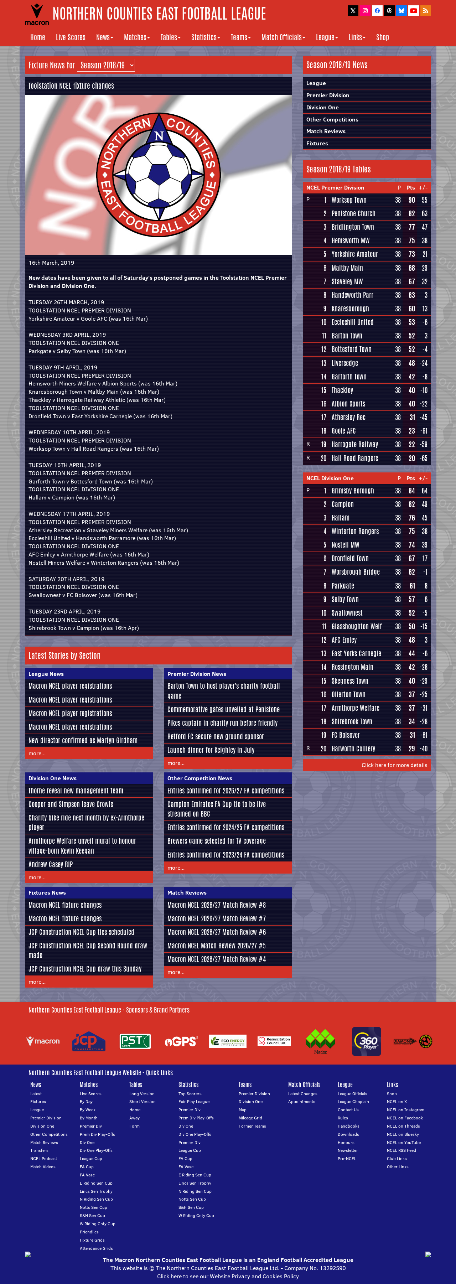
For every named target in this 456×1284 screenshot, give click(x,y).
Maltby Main (347, 268)
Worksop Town (349, 200)
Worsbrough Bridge (356, 572)
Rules (343, 1118)
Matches (135, 37)
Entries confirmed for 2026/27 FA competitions (225, 791)
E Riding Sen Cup (96, 1183)
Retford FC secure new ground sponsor (215, 736)
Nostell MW (345, 545)
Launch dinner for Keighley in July (210, 750)
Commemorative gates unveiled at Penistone (223, 709)
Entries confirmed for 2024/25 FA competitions (225, 827)
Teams (239, 37)
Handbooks (348, 1126)
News (103, 37)
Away (134, 1118)
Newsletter (348, 1150)
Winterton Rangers (355, 531)
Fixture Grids (92, 1240)
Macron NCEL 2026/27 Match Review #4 (216, 959)
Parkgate (343, 586)
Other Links (398, 1167)
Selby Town (345, 599)
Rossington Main (352, 667)
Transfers (39, 1150)
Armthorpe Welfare (355, 708)
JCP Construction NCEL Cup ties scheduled (81, 932)
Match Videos (43, 1167)
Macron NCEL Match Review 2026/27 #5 (216, 946)
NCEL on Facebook (405, 1118)
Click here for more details (395, 765)
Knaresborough (350, 309)
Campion (343, 504)
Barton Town (347, 336)
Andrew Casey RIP (50, 864)
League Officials (352, 1094)
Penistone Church (353, 213)
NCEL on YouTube (404, 1142)
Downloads (348, 1134)
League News (46, 674)
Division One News (52, 778)
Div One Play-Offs (96, 1150)
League (325, 37)
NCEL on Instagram (405, 1110)
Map (243, 1110)
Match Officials (281, 37)
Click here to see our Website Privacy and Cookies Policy (228, 1276)
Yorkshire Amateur (355, 254)
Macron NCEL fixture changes (65, 905)
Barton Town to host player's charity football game (223, 690)
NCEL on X (397, 1101)
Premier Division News (196, 674)
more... (37, 753)
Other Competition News (199, 778)
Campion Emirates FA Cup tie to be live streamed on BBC (216, 809)
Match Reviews (187, 892)
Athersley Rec (349, 417)
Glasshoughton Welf (357, 626)
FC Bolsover (346, 735)
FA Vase (87, 1175)
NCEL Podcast (43, 1158)
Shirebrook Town (352, 721)
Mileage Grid (250, 1118)
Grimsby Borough (353, 491)
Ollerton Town (349, 694)
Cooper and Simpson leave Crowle (70, 804)
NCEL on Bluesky (403, 1134)
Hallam (340, 518)
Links (355, 37)
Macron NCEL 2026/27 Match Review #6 (216, 932)
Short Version (142, 1101)
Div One (87, 1142)
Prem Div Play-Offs (97, 1134)
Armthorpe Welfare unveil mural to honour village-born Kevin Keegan (82, 845)
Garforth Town (349, 377)
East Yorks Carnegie (356, 653)
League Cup (91, 1158)
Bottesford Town (352, 349)
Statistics (204, 37)
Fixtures (317, 143)
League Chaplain (353, 1101)
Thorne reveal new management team (75, 791)
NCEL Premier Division (335, 187)
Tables (169, 37)
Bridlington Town (353, 227)
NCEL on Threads (403, 1126)
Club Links (397, 1158)
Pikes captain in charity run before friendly (222, 723)
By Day (86, 1101)
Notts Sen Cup (93, 1207)
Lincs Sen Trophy (96, 1191)
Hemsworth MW (351, 240)
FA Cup (87, 1167)
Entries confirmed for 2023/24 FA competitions (225, 855)
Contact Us (348, 1110)
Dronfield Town (350, 558)
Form (134, 1126)
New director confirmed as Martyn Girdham (83, 740)
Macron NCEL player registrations (70, 686)
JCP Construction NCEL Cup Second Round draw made (87, 950)
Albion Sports (348, 404)
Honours (346, 1142)
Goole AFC (344, 431)
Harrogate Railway (355, 444)
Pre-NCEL (347, 1158)
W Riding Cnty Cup (97, 1224)
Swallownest (347, 613)
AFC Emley (344, 640)
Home (37, 37)
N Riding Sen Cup (96, 1199)
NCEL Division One (330, 478)
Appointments (301, 1101)
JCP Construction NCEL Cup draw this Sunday (84, 969)
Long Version (142, 1094)
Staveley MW (347, 281)
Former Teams (252, 1126)
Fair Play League (193, 1101)
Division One (322, 107)
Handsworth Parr (352, 295)
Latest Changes (302, 1094)
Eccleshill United (353, 322)
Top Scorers (190, 1094)
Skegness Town (350, 681)
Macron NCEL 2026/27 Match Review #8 (216, 905)
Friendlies (89, 1232)
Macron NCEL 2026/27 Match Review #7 (216, 918)
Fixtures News (47, 892)
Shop (382, 37)
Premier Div (91, 1126)
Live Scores (71, 37)
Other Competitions (332, 119)
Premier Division (327, 95)
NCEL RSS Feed (401, 1150)
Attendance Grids (96, 1248)
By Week (87, 1110)
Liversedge (345, 363)
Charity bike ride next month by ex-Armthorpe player (86, 822)
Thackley (342, 390)
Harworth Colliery (353, 749)
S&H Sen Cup (92, 1215)
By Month (89, 1118)
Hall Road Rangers (355, 458)
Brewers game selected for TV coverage (216, 841)
